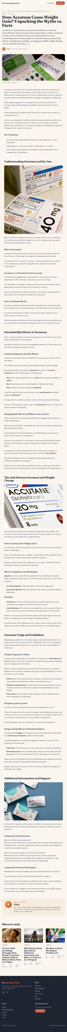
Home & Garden (39, 988)
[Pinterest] (3, 992)
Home (3, 11)
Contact (4, 1012)
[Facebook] (7, 992)
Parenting (38, 986)
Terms (4, 1017)
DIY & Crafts (38, 994)
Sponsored (62, 1025)
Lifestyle (37, 991)
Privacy (4, 1015)
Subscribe (60, 3)
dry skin (36, 365)
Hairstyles (38, 999)
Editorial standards (7, 1010)
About (4, 1007)
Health (9, 11)
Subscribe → (40, 1011)
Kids (36, 996)
